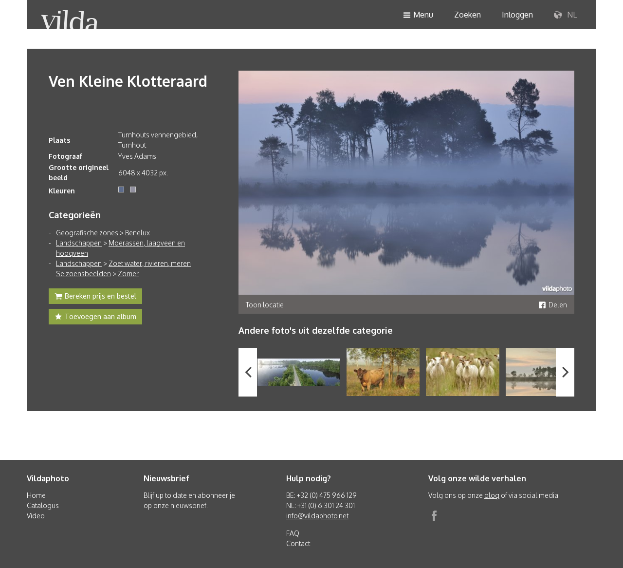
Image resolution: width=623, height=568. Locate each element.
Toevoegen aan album (100, 316)
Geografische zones (87, 232)
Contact (298, 543)
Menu (423, 14)
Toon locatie (265, 305)
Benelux (137, 232)
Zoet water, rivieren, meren (150, 263)
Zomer (128, 273)
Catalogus (43, 505)
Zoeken (467, 14)
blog (491, 495)
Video (36, 515)
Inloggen (517, 14)
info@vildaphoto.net (317, 515)
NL (571, 14)
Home (36, 495)
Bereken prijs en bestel (100, 296)
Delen (558, 305)
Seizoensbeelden (83, 273)
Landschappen (79, 243)
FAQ (292, 533)
